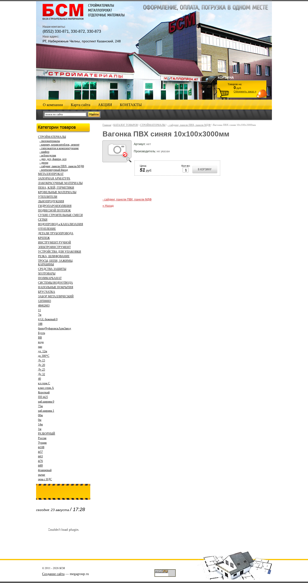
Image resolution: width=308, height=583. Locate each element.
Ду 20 (41, 365)
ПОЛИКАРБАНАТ (50, 278)
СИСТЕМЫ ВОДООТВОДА (55, 282)
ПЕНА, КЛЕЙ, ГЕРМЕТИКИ (56, 187)
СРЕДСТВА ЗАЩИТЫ (52, 269)
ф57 (40, 452)
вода (41, 342)
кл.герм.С (44, 383)
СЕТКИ (42, 219)
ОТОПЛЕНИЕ (47, 229)
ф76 (40, 461)
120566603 (44, 301)
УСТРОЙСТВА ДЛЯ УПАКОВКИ (59, 251)
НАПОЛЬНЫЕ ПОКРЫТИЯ (55, 287)
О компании (53, 105)
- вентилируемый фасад (53, 170)
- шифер (44, 152)
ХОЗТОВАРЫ (46, 273)
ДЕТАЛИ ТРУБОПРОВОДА (55, 233)
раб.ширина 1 (46, 410)
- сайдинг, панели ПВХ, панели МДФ (61, 166)
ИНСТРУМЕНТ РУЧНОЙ (54, 242)
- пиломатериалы (49, 141)
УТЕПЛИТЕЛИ (47, 197)
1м (39, 429)
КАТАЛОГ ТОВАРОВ (125, 124)
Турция (42, 442)
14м (40, 424)
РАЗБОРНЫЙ (46, 433)
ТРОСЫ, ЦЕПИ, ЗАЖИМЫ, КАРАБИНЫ (55, 262)
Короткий (44, 392)
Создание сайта (53, 574)
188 (40, 324)
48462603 (44, 305)
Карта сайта (80, 105)
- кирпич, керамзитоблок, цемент (59, 144)
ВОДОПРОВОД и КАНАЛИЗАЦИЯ (60, 224)
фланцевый (44, 470)
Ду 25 (41, 369)
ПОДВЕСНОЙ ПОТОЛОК (54, 210)
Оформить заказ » (245, 91)
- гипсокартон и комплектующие (59, 148)
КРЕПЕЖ (44, 238)
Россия (42, 438)
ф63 (40, 456)
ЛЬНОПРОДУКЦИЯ (51, 201)
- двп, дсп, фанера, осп (52, 159)
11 (39, 310)
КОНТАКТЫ (131, 105)
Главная (107, 124)
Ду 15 (41, 360)
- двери (43, 162)
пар (40, 346)
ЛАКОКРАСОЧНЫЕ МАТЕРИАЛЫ (60, 183)
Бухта (41, 333)
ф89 (40, 465)
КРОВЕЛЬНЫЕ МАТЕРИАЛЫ (57, 192)
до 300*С (43, 356)
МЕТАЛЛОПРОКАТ (51, 174)
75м (40, 406)
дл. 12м (42, 351)
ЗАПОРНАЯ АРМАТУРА (54, 178)
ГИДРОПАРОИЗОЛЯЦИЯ (54, 206)
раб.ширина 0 (46, 401)
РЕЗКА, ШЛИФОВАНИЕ (54, 256)
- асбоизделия (47, 155)
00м (40, 415)
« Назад (108, 205)
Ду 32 (41, 374)
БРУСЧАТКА (46, 292)
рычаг (41, 474)
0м (39, 420)
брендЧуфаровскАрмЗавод (54, 328)
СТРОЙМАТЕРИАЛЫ (52, 137)
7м (39, 314)
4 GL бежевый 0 (48, 319)
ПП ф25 (43, 397)
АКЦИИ (105, 105)
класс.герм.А (46, 388)
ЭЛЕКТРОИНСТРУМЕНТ (54, 247)
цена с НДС (45, 479)
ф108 (41, 447)
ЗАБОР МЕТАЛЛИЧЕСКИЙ (56, 296)
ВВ (40, 337)
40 (39, 378)
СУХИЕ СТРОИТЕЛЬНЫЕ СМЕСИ (60, 215)
